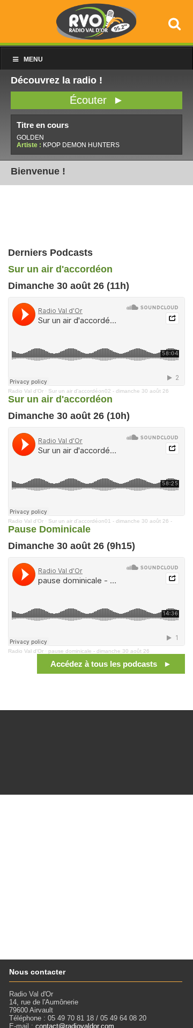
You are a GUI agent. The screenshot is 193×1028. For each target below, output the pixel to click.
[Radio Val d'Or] (96, 37)
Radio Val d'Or (25, 391)
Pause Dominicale (49, 529)
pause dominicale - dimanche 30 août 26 (99, 651)
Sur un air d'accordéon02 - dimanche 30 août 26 (108, 391)
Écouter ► (97, 100)
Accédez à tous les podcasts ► (111, 663)
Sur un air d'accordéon (60, 269)
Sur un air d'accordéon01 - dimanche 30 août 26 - (110, 521)
